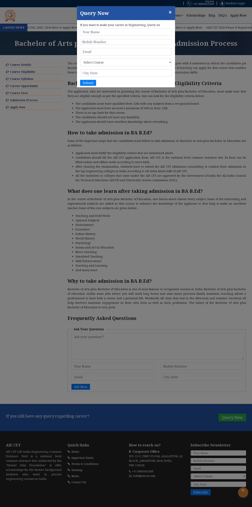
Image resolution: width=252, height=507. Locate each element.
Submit (88, 83)
